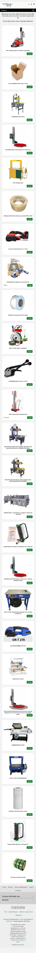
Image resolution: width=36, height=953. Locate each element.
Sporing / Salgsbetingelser (21, 887)
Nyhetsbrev (19, 915)
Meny (5, 10)
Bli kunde (10, 887)
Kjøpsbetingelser (13, 912)
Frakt (5, 912)
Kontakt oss (18, 890)
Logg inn (31, 887)
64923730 (9, 921)
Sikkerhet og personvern (26, 912)
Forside (4, 887)
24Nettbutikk (21, 944)
